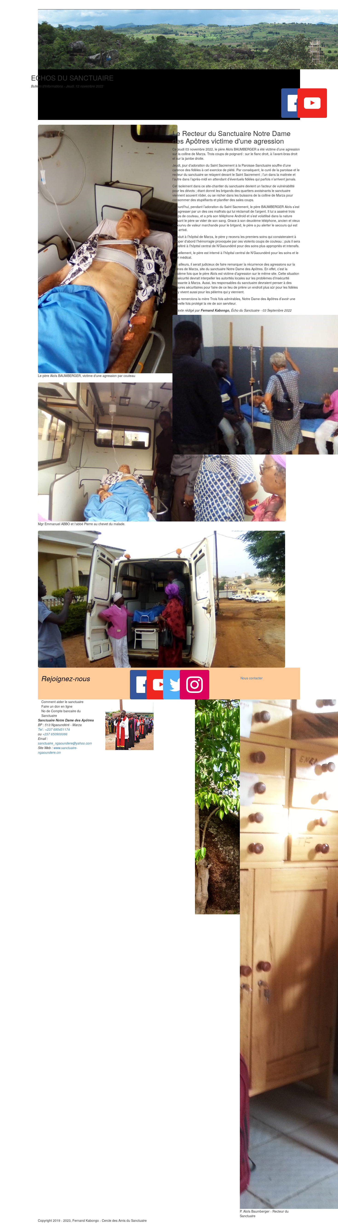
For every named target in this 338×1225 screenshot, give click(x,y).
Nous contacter (252, 678)
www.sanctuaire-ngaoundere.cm (57, 750)
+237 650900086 (55, 734)
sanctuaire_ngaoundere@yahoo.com (65, 743)
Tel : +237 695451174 (54, 729)
